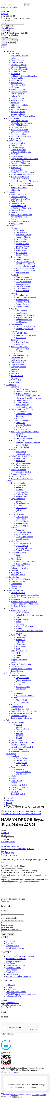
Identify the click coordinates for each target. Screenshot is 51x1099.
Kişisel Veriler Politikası (15, 965)
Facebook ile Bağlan (9, 40)
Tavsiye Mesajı (7, 925)
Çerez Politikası (12, 974)
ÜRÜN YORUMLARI (10, 855)
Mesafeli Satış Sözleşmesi (16, 959)
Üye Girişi (10, 943)
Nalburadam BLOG (14, 996)
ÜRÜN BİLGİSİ (7, 853)
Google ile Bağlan (8, 42)
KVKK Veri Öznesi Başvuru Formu (20, 956)
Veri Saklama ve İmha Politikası (18, 976)
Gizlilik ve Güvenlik (14, 961)
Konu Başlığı (6, 1007)
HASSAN (5, 833)
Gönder (10, 935)
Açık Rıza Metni (12, 972)
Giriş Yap (5, 30)
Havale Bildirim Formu (15, 948)
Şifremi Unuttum (7, 28)
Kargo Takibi (11, 989)
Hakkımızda (10, 985)
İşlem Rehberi (11, 970)
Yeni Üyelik (10, 941)
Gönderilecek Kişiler (9, 918)
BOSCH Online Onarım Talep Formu (21, 994)
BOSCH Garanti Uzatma (16, 992)
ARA (27, 4)
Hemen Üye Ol (7, 37)
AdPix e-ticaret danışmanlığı (33, 1085)
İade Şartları (10, 963)
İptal (3, 935)
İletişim (9, 987)
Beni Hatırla (8, 26)
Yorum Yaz (5, 901)
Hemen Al (15, 846)
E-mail (3, 1012)
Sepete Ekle (5, 846)
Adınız (3, 911)
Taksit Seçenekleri (8, 841)
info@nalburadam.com (10, 1003)
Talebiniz (4, 1017)
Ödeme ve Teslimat (13, 968)
